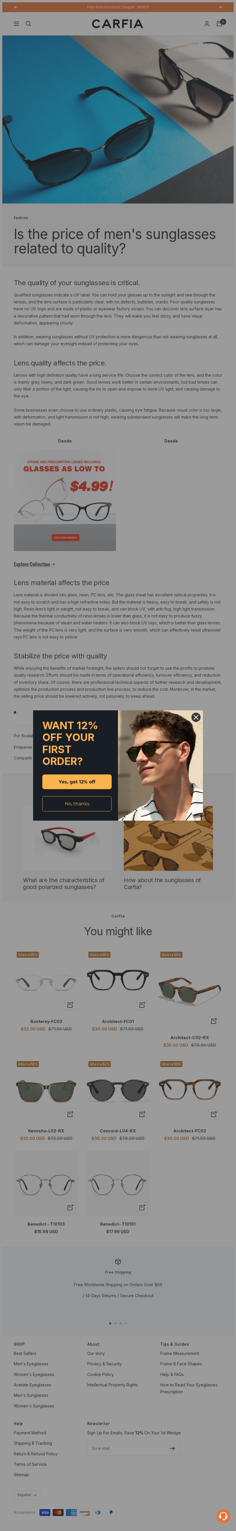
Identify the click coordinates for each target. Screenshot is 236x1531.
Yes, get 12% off (77, 782)
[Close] (196, 717)
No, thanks (77, 803)
